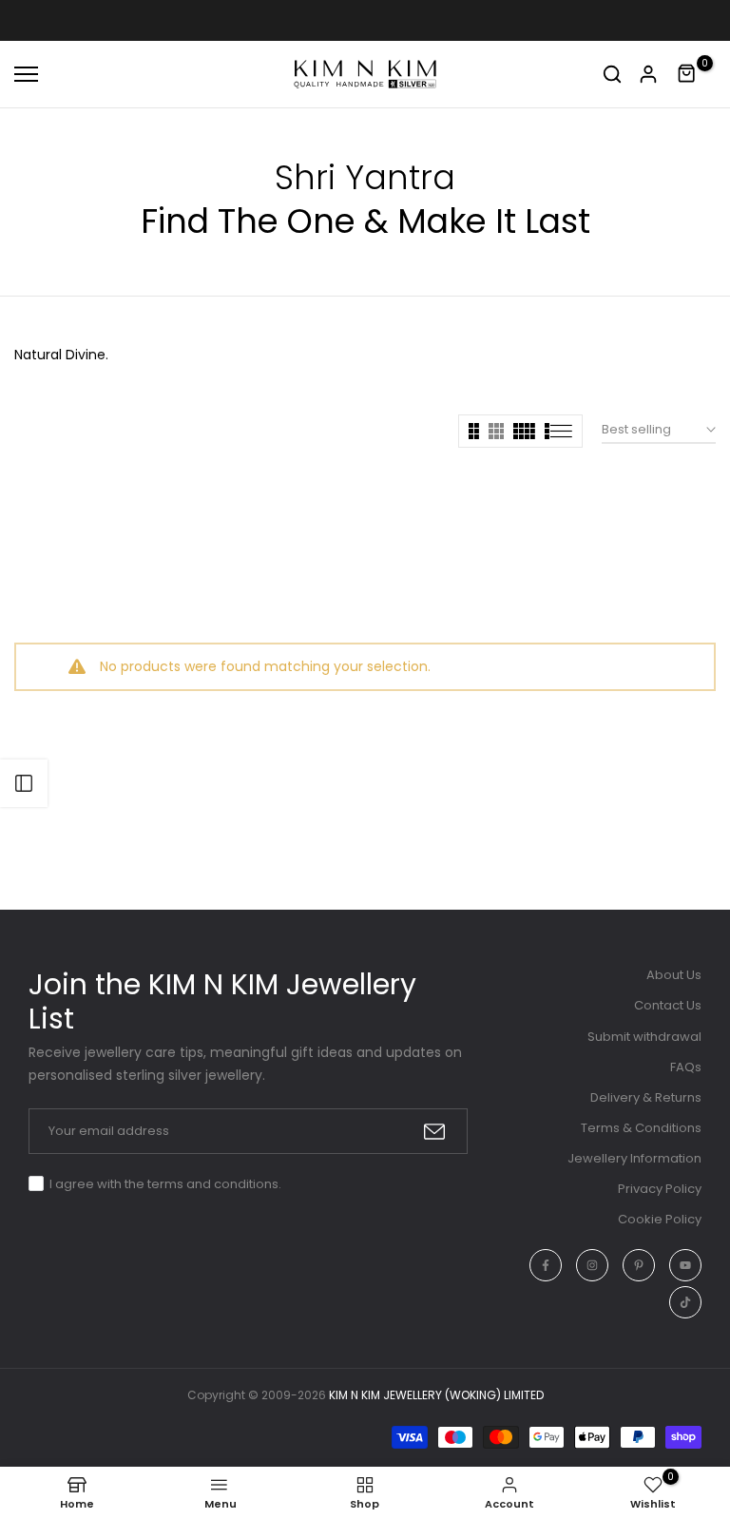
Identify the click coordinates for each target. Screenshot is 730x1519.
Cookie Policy (659, 1219)
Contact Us (667, 1005)
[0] (687, 74)
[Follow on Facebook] (545, 1265)
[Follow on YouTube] (685, 1265)
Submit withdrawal (644, 1037)
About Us (673, 975)
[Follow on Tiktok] (685, 1302)
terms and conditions (213, 1184)
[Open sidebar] (24, 783)
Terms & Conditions (641, 1128)
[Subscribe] (434, 1131)
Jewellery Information (634, 1158)
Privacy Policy (659, 1189)
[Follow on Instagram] (592, 1265)
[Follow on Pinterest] (639, 1265)
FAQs (685, 1067)
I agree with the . (165, 1184)
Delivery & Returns (645, 1097)
